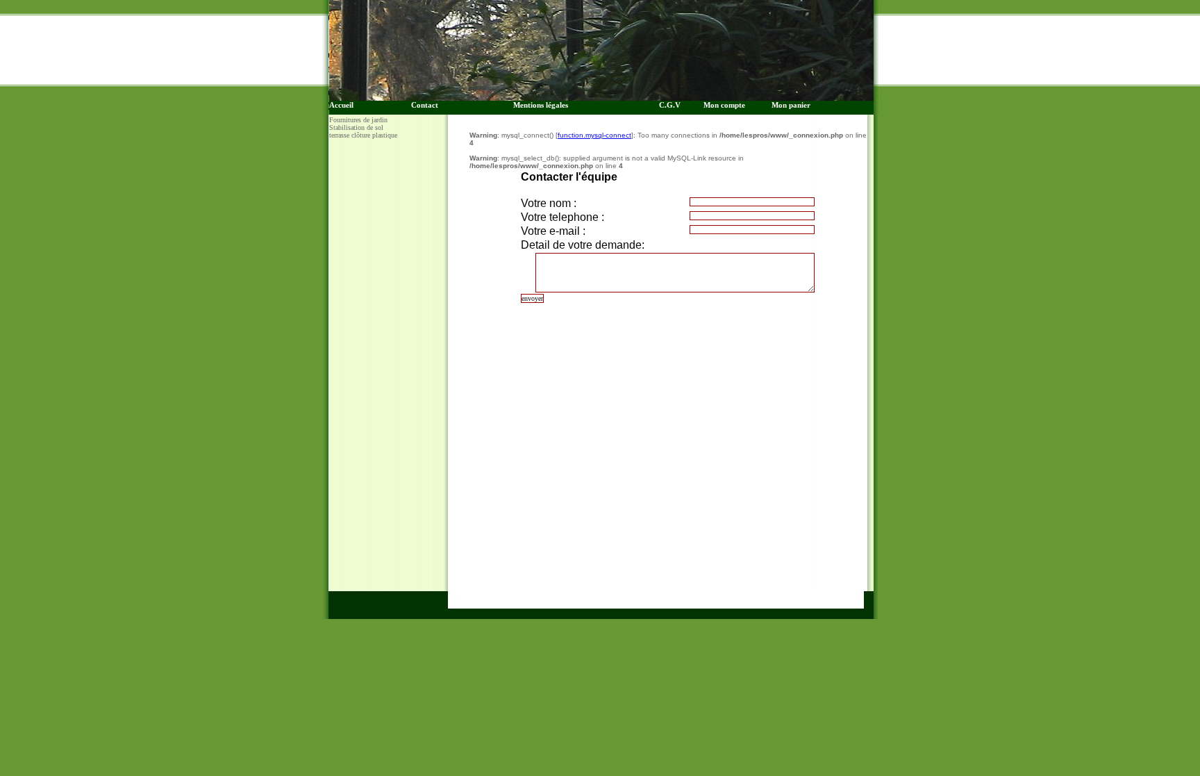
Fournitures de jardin (358, 120)
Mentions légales (540, 105)
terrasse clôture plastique (363, 135)
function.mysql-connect (594, 135)
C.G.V (673, 105)
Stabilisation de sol (356, 127)
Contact (424, 105)
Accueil (341, 105)
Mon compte (724, 105)
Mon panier (791, 105)
